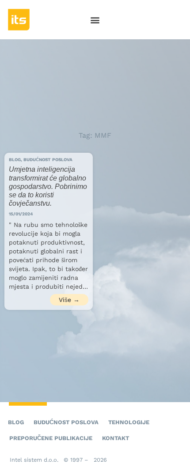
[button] (95, 19)
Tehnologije (128, 422)
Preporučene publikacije (50, 438)
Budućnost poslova (66, 422)
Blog (16, 422)
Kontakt (115, 438)
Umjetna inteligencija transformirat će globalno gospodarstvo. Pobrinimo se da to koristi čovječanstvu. (48, 186)
